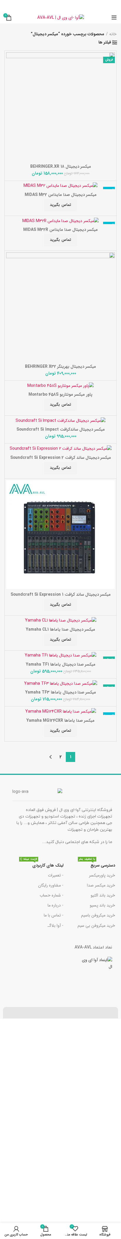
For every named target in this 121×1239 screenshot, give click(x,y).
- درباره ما (55, 905)
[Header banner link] (60, 6)
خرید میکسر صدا (101, 885)
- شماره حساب (51, 895)
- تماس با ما (53, 915)
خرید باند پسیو (102, 905)
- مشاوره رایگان (50, 885)
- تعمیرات (55, 875)
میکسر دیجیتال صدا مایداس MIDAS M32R (60, 229)
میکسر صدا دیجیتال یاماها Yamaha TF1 (60, 664)
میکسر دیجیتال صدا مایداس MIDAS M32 (61, 195)
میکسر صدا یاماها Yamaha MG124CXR (60, 720)
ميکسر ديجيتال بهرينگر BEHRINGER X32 (60, 366)
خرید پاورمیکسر (102, 875)
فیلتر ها (104, 42)
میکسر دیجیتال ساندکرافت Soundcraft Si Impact (60, 429)
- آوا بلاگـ (55, 925)
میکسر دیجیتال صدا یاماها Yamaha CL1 (60, 629)
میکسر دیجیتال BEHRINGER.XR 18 (60, 166)
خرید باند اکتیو (103, 895)
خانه (113, 34)
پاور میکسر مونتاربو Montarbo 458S (60, 394)
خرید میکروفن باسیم (98, 915)
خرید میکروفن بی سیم (96, 925)
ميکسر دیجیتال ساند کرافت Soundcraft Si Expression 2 (60, 457)
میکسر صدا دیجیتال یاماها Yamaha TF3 (60, 692)
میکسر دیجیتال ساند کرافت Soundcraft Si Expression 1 (61, 594)
